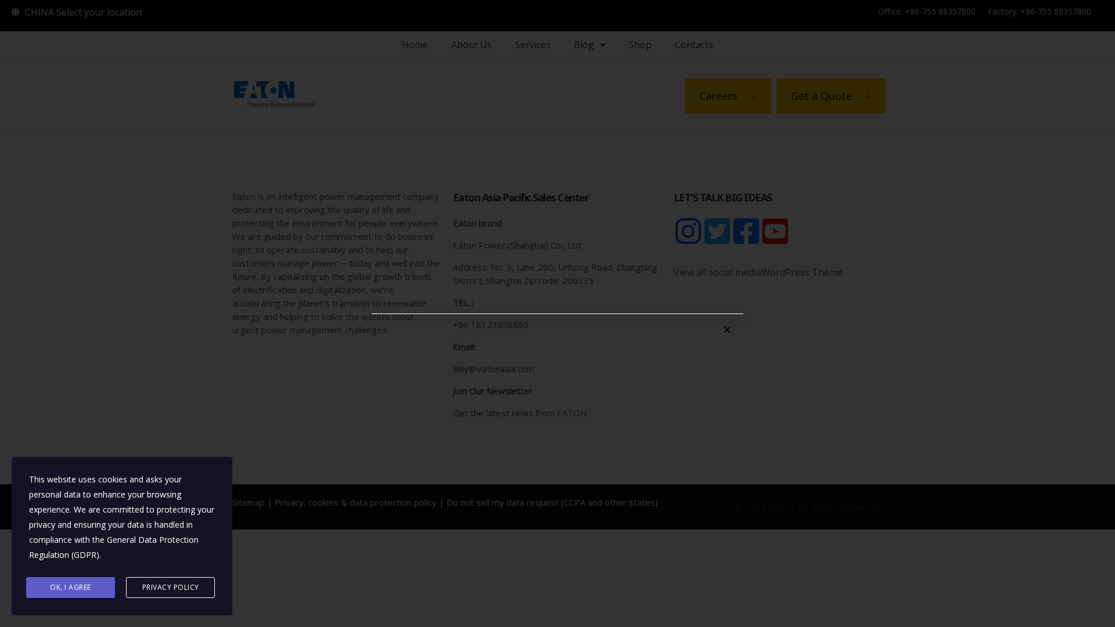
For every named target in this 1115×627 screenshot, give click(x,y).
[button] (727, 329)
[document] (557, 313)
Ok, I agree (70, 587)
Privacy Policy (170, 587)
